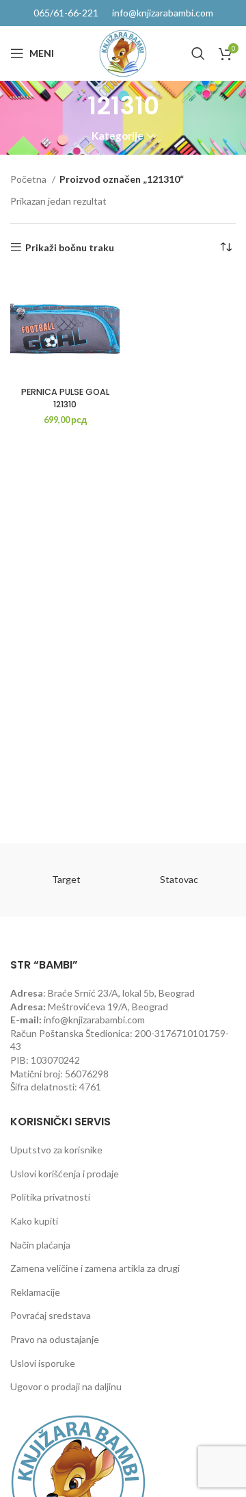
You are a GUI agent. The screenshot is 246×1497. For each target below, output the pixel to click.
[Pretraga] (198, 53)
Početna (29, 179)
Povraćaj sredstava (50, 1315)
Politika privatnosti (50, 1197)
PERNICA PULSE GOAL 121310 (65, 398)
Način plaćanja (40, 1245)
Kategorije (118, 136)
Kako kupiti (34, 1221)
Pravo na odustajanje (54, 1339)
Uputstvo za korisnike (56, 1149)
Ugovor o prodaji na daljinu (66, 1386)
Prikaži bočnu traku (69, 247)
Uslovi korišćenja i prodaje (64, 1173)
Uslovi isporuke (42, 1363)
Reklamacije (35, 1292)
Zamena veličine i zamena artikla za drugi (95, 1268)
